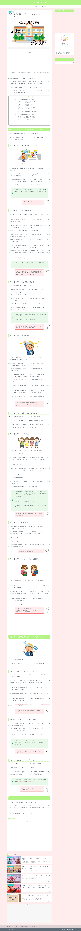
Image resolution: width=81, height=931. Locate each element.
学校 (14, 818)
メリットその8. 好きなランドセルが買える (27, 111)
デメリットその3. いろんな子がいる (25, 119)
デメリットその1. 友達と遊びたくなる (26, 116)
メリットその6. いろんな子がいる (25, 108)
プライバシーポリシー (11, 929)
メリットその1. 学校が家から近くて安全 (26, 101)
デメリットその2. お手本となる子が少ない (27, 117)
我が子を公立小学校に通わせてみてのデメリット (25, 114)
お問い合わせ (43, 6)
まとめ (16, 121)
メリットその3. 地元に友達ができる (25, 104)
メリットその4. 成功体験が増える (25, 105)
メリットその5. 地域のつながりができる (26, 107)
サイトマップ (19, 929)
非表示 (32, 96)
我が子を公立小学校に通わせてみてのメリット (25, 99)
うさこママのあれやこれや (40, 2)
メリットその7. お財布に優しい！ (25, 110)
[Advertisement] (29, 62)
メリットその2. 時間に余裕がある (25, 102)
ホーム (36, 6)
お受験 (11, 818)
